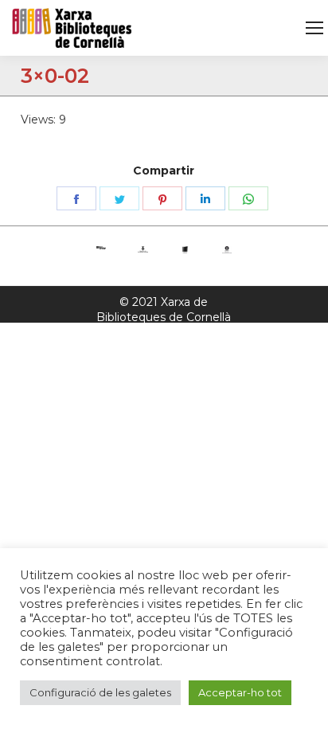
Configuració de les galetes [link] (100, 692)
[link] (314, 27)
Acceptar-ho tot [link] (240, 692)
